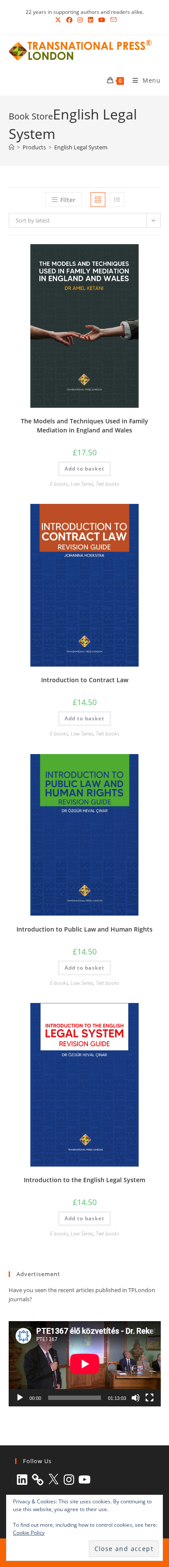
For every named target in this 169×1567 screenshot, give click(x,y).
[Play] (20, 1397)
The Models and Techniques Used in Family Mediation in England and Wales (84, 425)
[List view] (117, 199)
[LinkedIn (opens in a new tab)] (90, 20)
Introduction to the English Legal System (84, 1180)
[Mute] (135, 1397)
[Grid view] (98, 199)
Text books (107, 483)
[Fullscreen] (149, 1397)
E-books (59, 483)
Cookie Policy (29, 1532)
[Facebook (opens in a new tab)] (69, 20)
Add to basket (84, 468)
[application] (85, 1363)
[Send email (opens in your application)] (112, 20)
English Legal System (80, 147)
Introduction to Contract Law (84, 680)
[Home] (11, 147)
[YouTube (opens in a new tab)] (102, 20)
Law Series (82, 483)
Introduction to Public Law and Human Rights (84, 929)
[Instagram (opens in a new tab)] (80, 20)
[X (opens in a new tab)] (58, 20)
